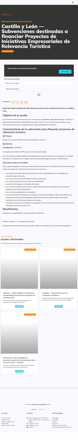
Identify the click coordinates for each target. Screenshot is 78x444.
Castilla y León (27, 21)
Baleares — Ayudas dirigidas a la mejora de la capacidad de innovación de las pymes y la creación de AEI (19, 295)
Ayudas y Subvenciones (17, 21)
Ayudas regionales (6, 21)
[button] (72, 2)
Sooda (43, 409)
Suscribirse (65, 71)
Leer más (19, 306)
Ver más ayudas (6, 236)
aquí (16, 221)
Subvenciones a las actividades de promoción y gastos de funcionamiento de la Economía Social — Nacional (19, 360)
